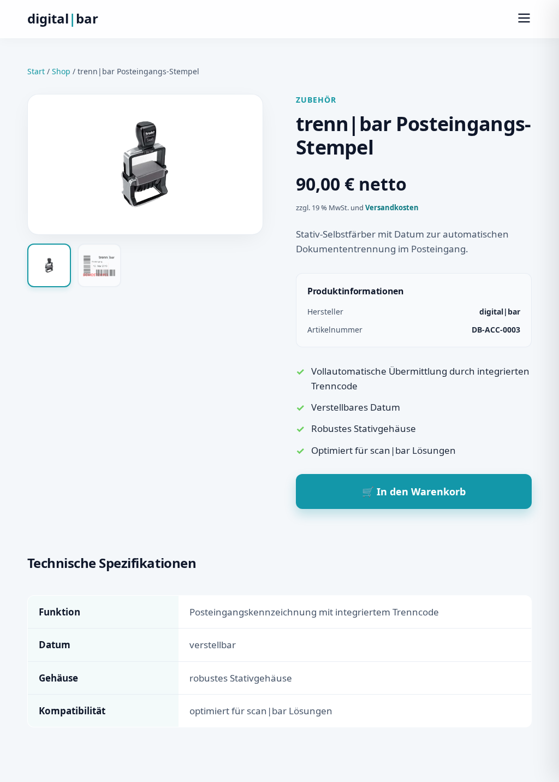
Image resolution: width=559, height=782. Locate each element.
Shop (61, 71)
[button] (49, 265)
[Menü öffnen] (524, 19)
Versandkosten (392, 207)
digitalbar (62, 18)
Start (36, 71)
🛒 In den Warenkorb (414, 491)
